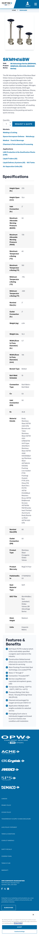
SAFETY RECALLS (6, 849)
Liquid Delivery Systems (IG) (14, 162)
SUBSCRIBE (8, 907)
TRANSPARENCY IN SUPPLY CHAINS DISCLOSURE (16, 819)
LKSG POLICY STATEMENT (9, 827)
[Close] (33, 914)
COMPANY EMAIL (6, 856)
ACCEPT (19, 927)
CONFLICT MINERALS (7, 840)
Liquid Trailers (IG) (10, 159)
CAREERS (4, 798)
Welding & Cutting (10, 132)
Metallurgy (30, 136)
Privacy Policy (18, 923)
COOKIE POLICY (6, 812)
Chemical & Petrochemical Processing (18, 144)
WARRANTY (4, 870)
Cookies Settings (19, 931)
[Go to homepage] (7, 4)
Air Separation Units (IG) (12, 166)
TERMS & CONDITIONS (8, 834)
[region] (19, 922)
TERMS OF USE (5, 863)
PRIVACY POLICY (6, 805)
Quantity (6, 120)
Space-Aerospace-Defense (13, 136)
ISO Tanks (31, 162)
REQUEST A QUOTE (23, 124)
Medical (6, 140)
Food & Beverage (17, 140)
